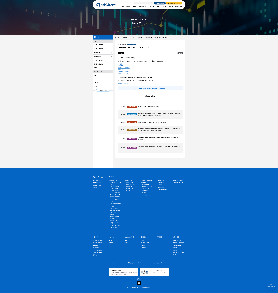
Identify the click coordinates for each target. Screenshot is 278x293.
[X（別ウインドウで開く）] (139, 283)
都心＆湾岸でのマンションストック (127, 84)
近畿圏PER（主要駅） (124, 71)
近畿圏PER (121, 69)
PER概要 (120, 64)
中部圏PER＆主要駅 (123, 73)
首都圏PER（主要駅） (124, 67)
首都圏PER (121, 66)
